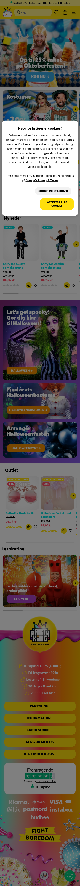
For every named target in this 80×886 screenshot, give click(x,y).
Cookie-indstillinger (53, 191)
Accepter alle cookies (57, 204)
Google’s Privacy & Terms (42, 180)
